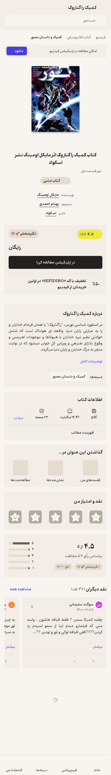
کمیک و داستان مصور (46, 37)
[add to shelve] (90, 467)
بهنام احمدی (49, 204)
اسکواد (51, 213)
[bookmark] (62, 141)
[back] (103, 7)
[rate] (95, 516)
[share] (49, 141)
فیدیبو (101, 37)
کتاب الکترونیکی (79, 37)
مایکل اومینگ (48, 195)
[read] (20, 467)
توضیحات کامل (91, 361)
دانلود (19, 51)
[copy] (13, 284)
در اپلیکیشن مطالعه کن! (55, 262)
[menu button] (7, 7)
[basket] (20, 7)
